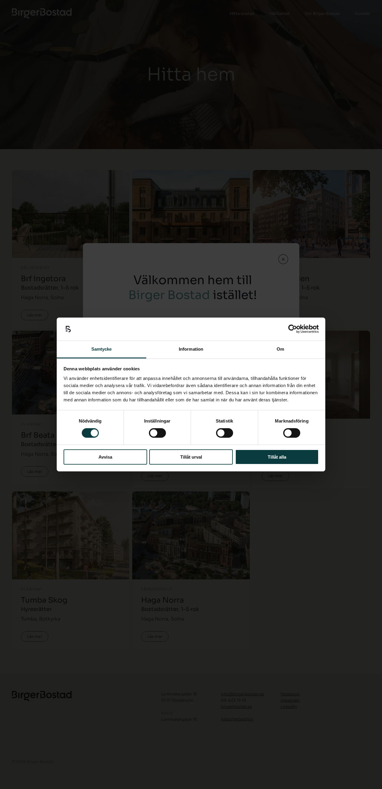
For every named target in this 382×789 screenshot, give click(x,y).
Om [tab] (280, 349)
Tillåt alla (277, 457)
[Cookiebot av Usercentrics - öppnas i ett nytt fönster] (293, 328)
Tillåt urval (191, 457)
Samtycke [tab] (101, 349)
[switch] (157, 433)
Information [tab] (191, 349)
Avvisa (105, 457)
